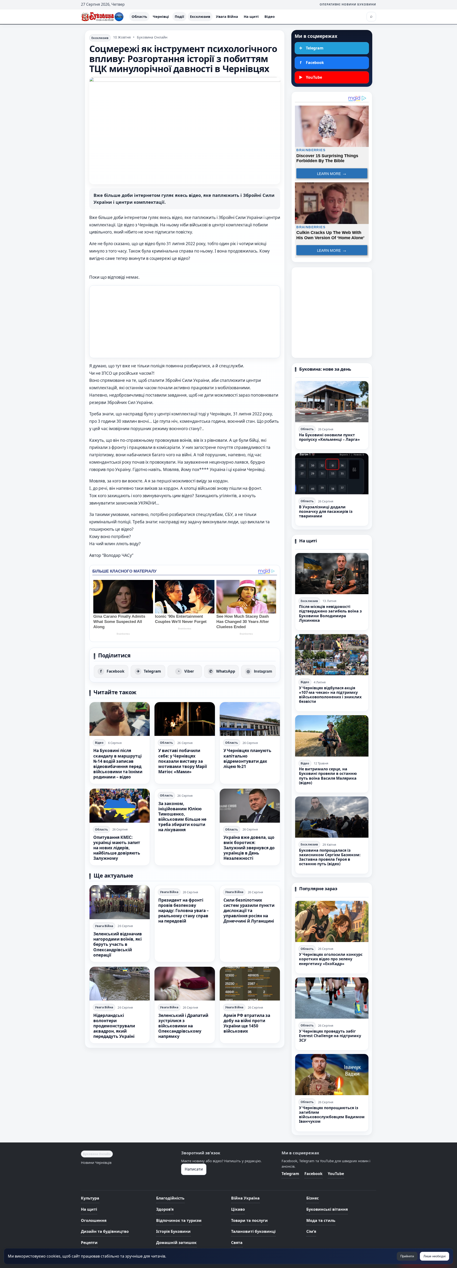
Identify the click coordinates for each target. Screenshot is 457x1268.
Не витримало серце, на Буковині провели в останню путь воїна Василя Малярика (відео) (328, 775)
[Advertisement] (184, 321)
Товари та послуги (249, 1220)
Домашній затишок (176, 1242)
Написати (194, 1169)
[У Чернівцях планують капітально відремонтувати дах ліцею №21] (250, 719)
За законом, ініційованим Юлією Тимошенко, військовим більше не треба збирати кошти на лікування (182, 817)
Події (179, 16)
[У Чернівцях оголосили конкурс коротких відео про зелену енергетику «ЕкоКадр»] (331, 921)
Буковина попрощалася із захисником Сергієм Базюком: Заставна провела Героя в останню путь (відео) (330, 857)
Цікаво (238, 1209)
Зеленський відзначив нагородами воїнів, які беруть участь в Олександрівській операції (117, 944)
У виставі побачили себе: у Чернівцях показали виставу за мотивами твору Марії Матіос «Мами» (182, 761)
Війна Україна (245, 1198)
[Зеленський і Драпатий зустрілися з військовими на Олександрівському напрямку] (184, 984)
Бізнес (312, 1198)
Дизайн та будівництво (105, 1231)
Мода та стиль (320, 1220)
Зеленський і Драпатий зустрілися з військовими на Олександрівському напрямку (183, 1026)
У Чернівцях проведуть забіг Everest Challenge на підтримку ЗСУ (330, 1036)
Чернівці (161, 16)
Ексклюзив (200, 16)
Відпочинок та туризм (179, 1220)
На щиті (251, 16)
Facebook (313, 1173)
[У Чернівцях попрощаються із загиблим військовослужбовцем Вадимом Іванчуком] (331, 1074)
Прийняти (407, 1256)
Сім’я (311, 1231)
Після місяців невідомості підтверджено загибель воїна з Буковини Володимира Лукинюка (330, 613)
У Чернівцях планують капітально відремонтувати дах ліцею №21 (247, 758)
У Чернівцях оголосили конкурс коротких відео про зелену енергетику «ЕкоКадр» (331, 959)
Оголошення (93, 1220)
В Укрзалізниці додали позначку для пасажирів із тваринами (326, 511)
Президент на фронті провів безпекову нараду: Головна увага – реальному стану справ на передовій (183, 910)
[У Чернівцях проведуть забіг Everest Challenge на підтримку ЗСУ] (331, 998)
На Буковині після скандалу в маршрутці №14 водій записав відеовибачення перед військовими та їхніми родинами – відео (117, 764)
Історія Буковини (173, 1231)
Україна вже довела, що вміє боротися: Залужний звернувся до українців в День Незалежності (249, 848)
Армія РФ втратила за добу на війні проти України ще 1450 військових (247, 1023)
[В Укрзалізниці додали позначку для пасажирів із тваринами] (331, 473)
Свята (237, 1242)
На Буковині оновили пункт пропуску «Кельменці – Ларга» (329, 437)
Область (139, 16)
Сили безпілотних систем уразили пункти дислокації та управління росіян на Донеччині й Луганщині (249, 910)
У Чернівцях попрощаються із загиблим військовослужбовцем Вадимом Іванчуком (332, 1114)
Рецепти (89, 1242)
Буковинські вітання (327, 1209)
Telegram (290, 1173)
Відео (269, 16)
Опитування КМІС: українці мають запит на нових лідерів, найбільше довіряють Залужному (116, 848)
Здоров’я (165, 1209)
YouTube (336, 1173)
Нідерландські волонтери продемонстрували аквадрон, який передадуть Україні (114, 1026)
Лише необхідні (434, 1256)
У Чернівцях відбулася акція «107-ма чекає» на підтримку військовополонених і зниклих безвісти (330, 694)
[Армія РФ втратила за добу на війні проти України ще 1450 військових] (250, 984)
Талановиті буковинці (253, 1231)
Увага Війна (227, 16)
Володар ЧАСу (118, 555)
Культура (90, 1198)
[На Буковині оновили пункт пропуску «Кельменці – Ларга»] (331, 401)
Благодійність (170, 1198)
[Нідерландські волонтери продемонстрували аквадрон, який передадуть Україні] (119, 984)
